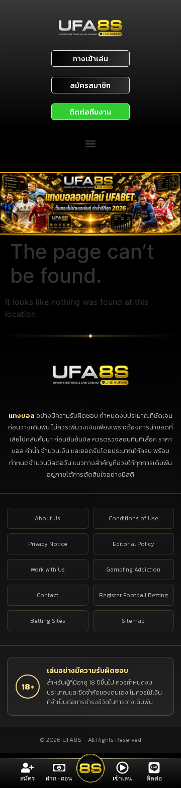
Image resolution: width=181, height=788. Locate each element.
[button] (90, 143)
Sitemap (133, 620)
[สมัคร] (27, 767)
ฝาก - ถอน (59, 778)
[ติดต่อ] (154, 767)
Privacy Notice (47, 543)
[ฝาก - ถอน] (59, 767)
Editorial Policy (133, 543)
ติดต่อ (154, 778)
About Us (47, 518)
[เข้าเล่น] (122, 767)
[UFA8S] (90, 375)
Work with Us (47, 569)
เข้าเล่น (122, 778)
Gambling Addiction (133, 569)
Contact (47, 595)
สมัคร (27, 778)
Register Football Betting (133, 595)
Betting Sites (47, 620)
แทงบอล (22, 415)
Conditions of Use (133, 518)
